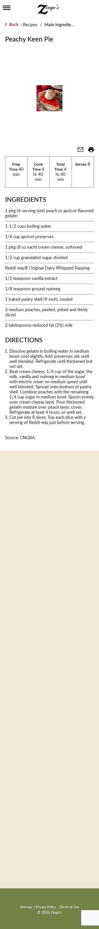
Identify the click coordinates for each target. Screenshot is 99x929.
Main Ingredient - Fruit (66, 25)
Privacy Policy (46, 907)
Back (13, 24)
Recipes (30, 25)
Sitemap (26, 907)
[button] (78, 151)
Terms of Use (69, 907)
